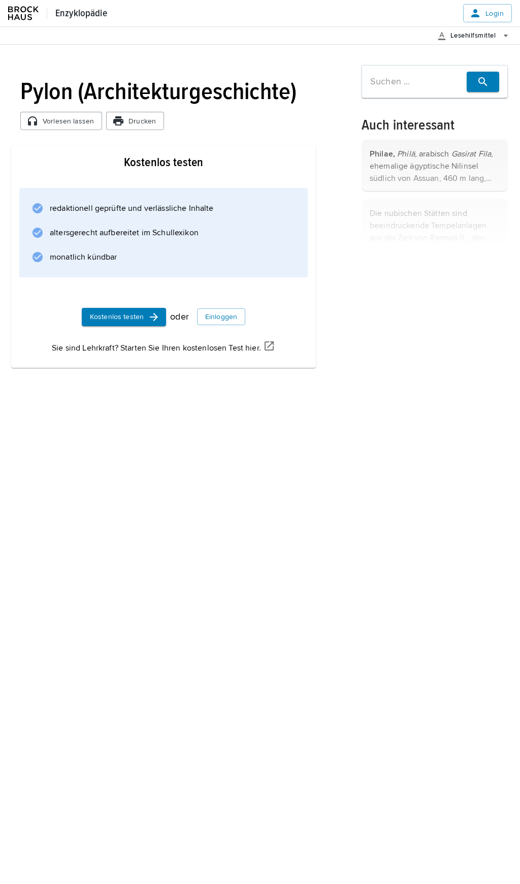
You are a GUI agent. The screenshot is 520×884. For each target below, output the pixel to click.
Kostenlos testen (117, 316)
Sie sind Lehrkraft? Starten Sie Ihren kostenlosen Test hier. (156, 348)
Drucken (142, 121)
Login (494, 13)
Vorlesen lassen (68, 121)
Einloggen (221, 316)
